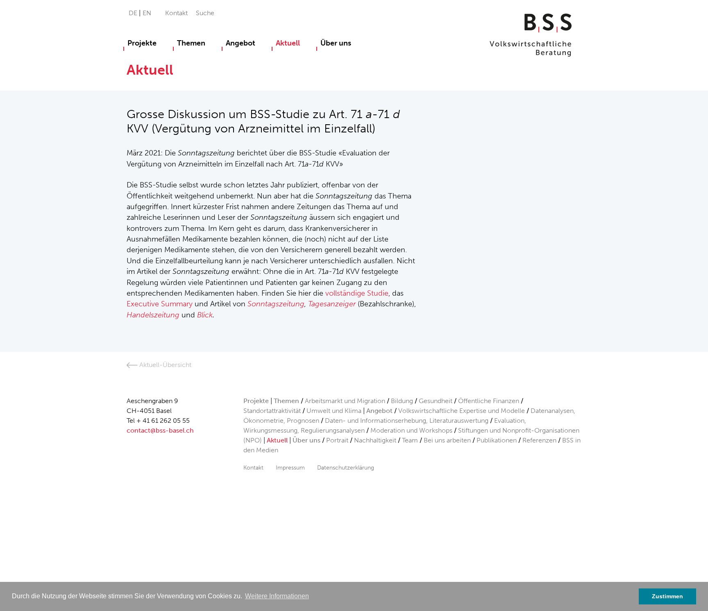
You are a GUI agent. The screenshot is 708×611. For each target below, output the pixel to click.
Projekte (142, 43)
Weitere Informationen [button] (277, 596)
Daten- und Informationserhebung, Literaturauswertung (407, 420)
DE (134, 13)
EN (147, 13)
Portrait (337, 440)
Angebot (240, 43)
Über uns (335, 43)
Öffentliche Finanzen (488, 401)
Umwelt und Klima (333, 411)
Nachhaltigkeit (375, 440)
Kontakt (176, 13)
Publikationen (497, 440)
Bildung (402, 401)
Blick (205, 314)
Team (410, 440)
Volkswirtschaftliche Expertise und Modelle (461, 411)
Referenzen (539, 440)
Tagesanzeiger (332, 303)
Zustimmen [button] (667, 596)
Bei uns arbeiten (447, 440)
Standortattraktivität (272, 411)
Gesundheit (435, 401)
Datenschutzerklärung (345, 467)
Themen (191, 43)
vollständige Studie (356, 293)
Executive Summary (160, 303)
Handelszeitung (153, 314)
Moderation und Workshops (411, 430)
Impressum (290, 467)
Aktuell (288, 43)
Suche (205, 13)
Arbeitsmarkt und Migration (345, 401)
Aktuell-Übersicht (164, 365)
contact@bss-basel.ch (160, 430)
